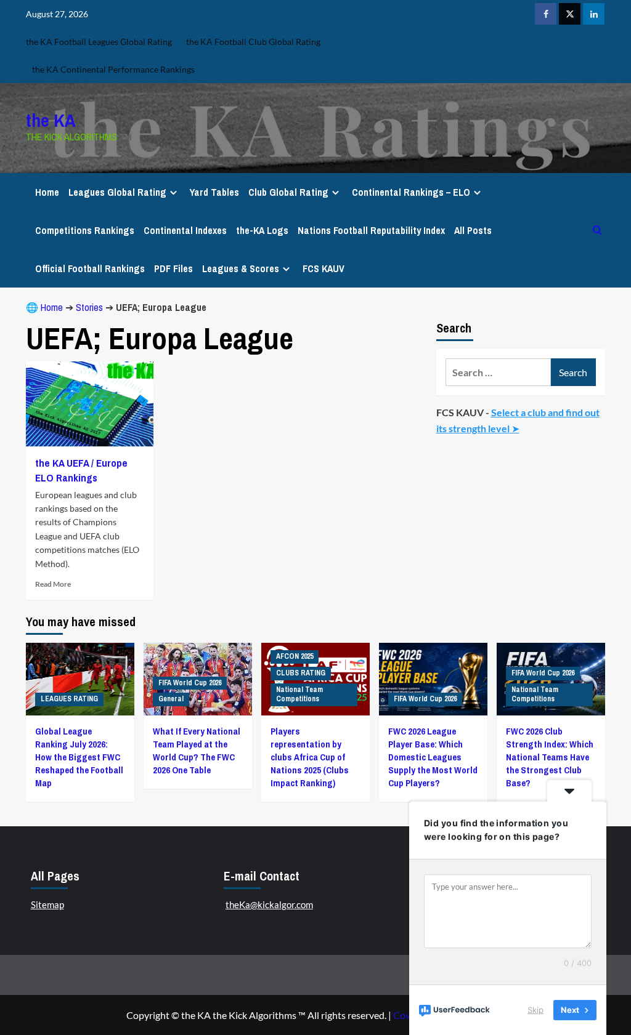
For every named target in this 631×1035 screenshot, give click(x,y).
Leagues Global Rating (117, 192)
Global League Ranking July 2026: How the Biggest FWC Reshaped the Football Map (79, 757)
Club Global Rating (288, 192)
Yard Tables (214, 192)
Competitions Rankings (84, 230)
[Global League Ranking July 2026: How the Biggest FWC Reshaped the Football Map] (80, 679)
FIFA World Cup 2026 (189, 683)
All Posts (473, 230)
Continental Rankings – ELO (411, 192)
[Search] (597, 230)
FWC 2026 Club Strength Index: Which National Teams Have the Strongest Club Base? (549, 757)
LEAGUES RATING (69, 699)
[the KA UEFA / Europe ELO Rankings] (89, 403)
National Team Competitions (299, 694)
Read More (53, 584)
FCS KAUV (323, 268)
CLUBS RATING (300, 673)
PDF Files (173, 268)
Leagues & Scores (240, 268)
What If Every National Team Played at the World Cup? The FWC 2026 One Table (196, 750)
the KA (51, 120)
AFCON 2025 (294, 656)
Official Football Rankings (90, 268)
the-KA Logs (262, 230)
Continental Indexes (185, 230)
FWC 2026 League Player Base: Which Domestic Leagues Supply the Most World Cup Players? (433, 757)
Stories (89, 307)
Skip (535, 1010)
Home (47, 192)
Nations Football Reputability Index (371, 230)
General (171, 699)
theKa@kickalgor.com (269, 904)
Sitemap (47, 904)
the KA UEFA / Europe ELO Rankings (81, 470)
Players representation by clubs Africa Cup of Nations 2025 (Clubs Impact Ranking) (310, 757)
